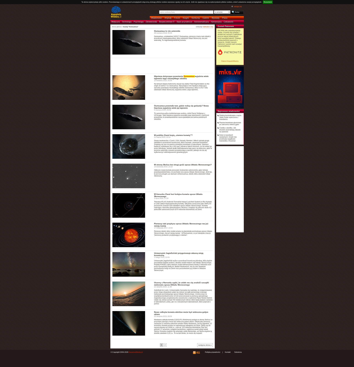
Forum (177, 18)
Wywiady (215, 18)
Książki (186, 18)
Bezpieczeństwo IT (167, 22)
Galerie (206, 18)
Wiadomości (156, 18)
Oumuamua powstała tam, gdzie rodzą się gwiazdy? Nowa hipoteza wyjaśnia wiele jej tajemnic (181, 107)
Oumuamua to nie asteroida (167, 31)
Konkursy (196, 18)
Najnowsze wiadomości (229, 111)
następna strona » (205, 345)
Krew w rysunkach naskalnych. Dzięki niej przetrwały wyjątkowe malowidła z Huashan (228, 138)
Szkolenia (238, 352)
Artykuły (168, 18)
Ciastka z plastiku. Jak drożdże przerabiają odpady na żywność (229, 130)
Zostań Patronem (226, 26)
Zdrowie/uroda (151, 22)
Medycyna (115, 22)
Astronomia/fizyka (201, 22)
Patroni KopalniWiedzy (230, 61)
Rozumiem (268, 2)
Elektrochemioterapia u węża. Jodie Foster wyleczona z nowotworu (230, 117)
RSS (198, 352)
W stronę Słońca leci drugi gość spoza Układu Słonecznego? (183, 165)
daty (211, 27)
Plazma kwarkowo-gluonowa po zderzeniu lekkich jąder (230, 124)
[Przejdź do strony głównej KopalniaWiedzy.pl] (116, 12)
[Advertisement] (162, 65)
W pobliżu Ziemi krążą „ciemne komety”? (173, 135)
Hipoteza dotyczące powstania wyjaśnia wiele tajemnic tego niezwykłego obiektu (181, 77)
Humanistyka (216, 22)
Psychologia (139, 22)
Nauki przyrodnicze (184, 22)
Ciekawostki (228, 22)
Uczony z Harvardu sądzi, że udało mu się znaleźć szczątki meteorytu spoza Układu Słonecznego (181, 283)
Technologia (127, 22)
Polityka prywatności (212, 352)
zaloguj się (238, 6)
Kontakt (228, 352)
